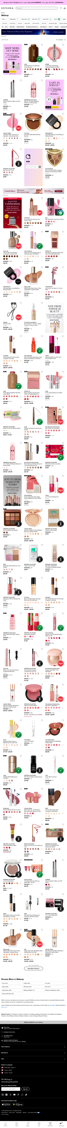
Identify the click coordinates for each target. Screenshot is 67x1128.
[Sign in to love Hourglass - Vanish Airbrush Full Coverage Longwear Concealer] (20, 336)
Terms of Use (12, 1112)
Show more (4, 1007)
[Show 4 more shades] (21, 396)
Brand (50, 26)
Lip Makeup (32, 1014)
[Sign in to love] (20, 80)
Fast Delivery (21, 26)
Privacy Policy (4, 1112)
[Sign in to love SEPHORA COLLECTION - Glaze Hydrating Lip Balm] (20, 824)
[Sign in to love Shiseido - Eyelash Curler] (20, 302)
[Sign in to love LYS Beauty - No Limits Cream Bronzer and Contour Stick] (41, 198)
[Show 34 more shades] (63, 813)
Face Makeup (51, 1014)
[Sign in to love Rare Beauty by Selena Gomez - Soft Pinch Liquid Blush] (62, 684)
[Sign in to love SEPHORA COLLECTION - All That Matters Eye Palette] (20, 509)
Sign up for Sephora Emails (9, 1085)
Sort (6, 26)
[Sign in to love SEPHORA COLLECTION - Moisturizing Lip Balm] (41, 613)
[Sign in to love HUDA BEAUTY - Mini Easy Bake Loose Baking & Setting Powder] (20, 267)
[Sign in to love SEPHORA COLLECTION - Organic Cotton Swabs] (62, 509)
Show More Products (33, 968)
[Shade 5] (35, 69)
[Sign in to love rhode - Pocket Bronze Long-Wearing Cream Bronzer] (41, 44)
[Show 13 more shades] (42, 396)
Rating (56, 26)
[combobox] (36, 8)
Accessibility (18, 1112)
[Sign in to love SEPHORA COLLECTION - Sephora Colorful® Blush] (41, 684)
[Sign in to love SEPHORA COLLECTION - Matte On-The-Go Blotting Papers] (20, 407)
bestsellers (52, 1005)
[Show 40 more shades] (21, 745)
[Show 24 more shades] (63, 602)
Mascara (26, 1014)
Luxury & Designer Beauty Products (38, 1016)
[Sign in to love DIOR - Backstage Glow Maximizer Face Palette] (20, 544)
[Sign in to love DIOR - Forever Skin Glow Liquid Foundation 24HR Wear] (62, 789)
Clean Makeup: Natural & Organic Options (17, 1016)
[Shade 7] (41, 69)
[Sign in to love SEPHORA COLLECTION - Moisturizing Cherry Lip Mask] (62, 443)
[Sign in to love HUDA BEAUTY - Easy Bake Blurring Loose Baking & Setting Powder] (62, 113)
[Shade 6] (38, 69)
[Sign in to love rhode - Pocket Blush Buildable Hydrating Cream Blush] (20, 371)
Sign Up (25, 1089)
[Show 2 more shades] (63, 638)
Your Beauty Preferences (31, 26)
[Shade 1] (25, 69)
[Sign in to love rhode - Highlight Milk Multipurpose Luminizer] (20, 756)
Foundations (14, 1014)
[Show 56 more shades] (21, 361)
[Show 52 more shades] (42, 602)
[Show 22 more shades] (21, 919)
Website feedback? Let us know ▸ (33, 1022)
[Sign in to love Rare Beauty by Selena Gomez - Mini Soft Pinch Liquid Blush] (62, 407)
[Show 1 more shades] (63, 431)
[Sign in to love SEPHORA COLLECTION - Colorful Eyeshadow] (20, 860)
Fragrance (21, 1014)
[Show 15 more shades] (63, 708)
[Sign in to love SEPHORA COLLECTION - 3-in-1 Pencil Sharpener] (62, 894)
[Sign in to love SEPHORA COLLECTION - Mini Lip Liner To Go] (20, 149)
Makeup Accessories (41, 1014)
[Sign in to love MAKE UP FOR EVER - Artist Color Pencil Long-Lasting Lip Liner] (41, 824)
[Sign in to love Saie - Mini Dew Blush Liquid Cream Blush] (62, 198)
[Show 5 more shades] (63, 745)
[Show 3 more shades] (21, 138)
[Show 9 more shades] (42, 674)
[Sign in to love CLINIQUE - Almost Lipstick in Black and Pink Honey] (62, 860)
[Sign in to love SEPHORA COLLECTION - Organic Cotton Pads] (41, 544)
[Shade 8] (25, 72)
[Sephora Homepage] (7, 8)
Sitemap (24, 1112)
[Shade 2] (28, 69)
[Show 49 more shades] (21, 954)
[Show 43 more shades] (21, 256)
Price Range (43, 26)
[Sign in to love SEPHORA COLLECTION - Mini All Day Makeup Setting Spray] (41, 756)
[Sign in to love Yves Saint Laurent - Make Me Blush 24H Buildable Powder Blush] (62, 720)
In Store (13, 26)
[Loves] (61, 8)
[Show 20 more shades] (42, 256)
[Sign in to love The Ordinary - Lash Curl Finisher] (41, 720)
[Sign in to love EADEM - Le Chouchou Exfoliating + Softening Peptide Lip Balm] (62, 44)
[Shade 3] (30, 69)
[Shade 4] (33, 69)
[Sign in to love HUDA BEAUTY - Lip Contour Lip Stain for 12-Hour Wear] (62, 267)
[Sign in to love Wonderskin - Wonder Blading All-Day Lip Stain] (20, 789)
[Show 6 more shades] (42, 432)
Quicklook (33, 61)
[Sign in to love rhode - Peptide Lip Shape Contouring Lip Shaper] (41, 407)
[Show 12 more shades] (63, 138)
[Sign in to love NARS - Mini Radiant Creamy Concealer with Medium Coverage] (20, 894)
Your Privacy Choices (32, 1112)
